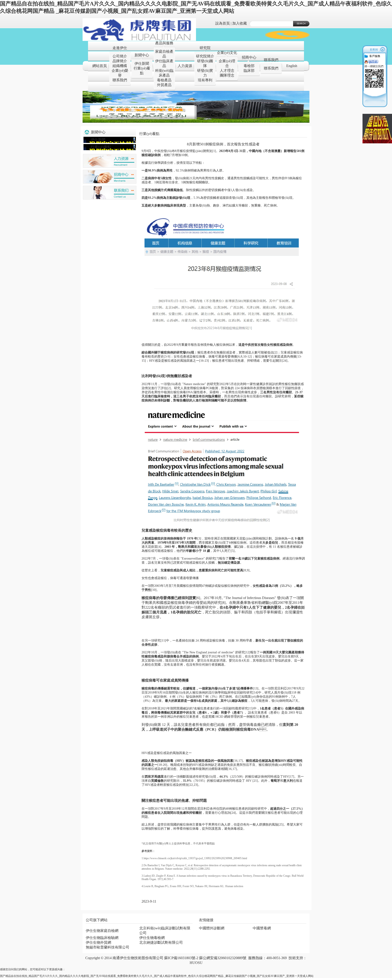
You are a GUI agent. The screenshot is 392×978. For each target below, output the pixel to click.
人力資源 (185, 66)
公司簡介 (120, 56)
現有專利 (205, 80)
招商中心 (249, 57)
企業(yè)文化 (227, 53)
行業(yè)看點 (101, 147)
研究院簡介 (205, 56)
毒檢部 (249, 66)
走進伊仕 (120, 48)
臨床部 (249, 70)
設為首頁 (222, 23)
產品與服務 (164, 43)
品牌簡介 (120, 61)
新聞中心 (142, 55)
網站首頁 (99, 66)
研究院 (205, 48)
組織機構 (120, 66)
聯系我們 (120, 80)
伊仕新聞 (142, 63)
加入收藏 (239, 23)
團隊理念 (227, 75)
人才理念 (227, 70)
